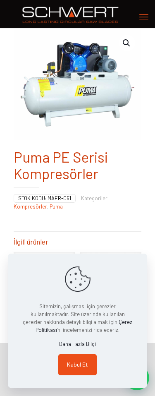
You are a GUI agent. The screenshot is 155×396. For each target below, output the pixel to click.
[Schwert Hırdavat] (77, 14)
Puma (56, 206)
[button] (127, 43)
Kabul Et (77, 364)
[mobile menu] (144, 17)
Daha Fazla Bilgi (77, 344)
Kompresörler (30, 206)
